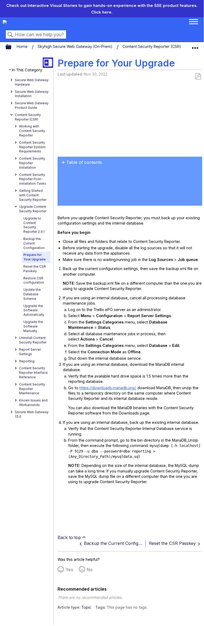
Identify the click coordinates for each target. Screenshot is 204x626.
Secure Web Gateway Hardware (32, 82)
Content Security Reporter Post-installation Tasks (32, 179)
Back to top (69, 537)
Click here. (101, 12)
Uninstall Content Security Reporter (32, 340)
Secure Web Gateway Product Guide (32, 105)
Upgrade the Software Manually (33, 326)
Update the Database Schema (32, 294)
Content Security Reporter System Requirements (32, 147)
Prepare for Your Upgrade (34, 257)
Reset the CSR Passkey (34, 268)
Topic (86, 607)
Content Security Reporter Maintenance (32, 388)
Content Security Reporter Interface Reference (33, 372)
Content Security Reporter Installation (32, 162)
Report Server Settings (30, 351)
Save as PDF (198, 76)
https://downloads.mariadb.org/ (107, 387)
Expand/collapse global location (195, 45)
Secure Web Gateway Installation (32, 94)
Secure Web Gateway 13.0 (32, 414)
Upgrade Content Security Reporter (32, 209)
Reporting (26, 361)
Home (23, 46)
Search (10, 35)
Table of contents (84, 162)
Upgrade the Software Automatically (33, 310)
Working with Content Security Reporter (32, 130)
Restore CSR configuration (33, 280)
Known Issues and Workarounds (33, 402)
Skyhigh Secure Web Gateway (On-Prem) (76, 46)
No (90, 569)
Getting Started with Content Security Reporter (32, 195)
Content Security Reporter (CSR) (152, 46)
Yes (69, 569)
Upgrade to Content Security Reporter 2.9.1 (34, 225)
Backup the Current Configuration (34, 243)
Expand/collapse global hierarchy (11, 47)
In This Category (27, 70)
